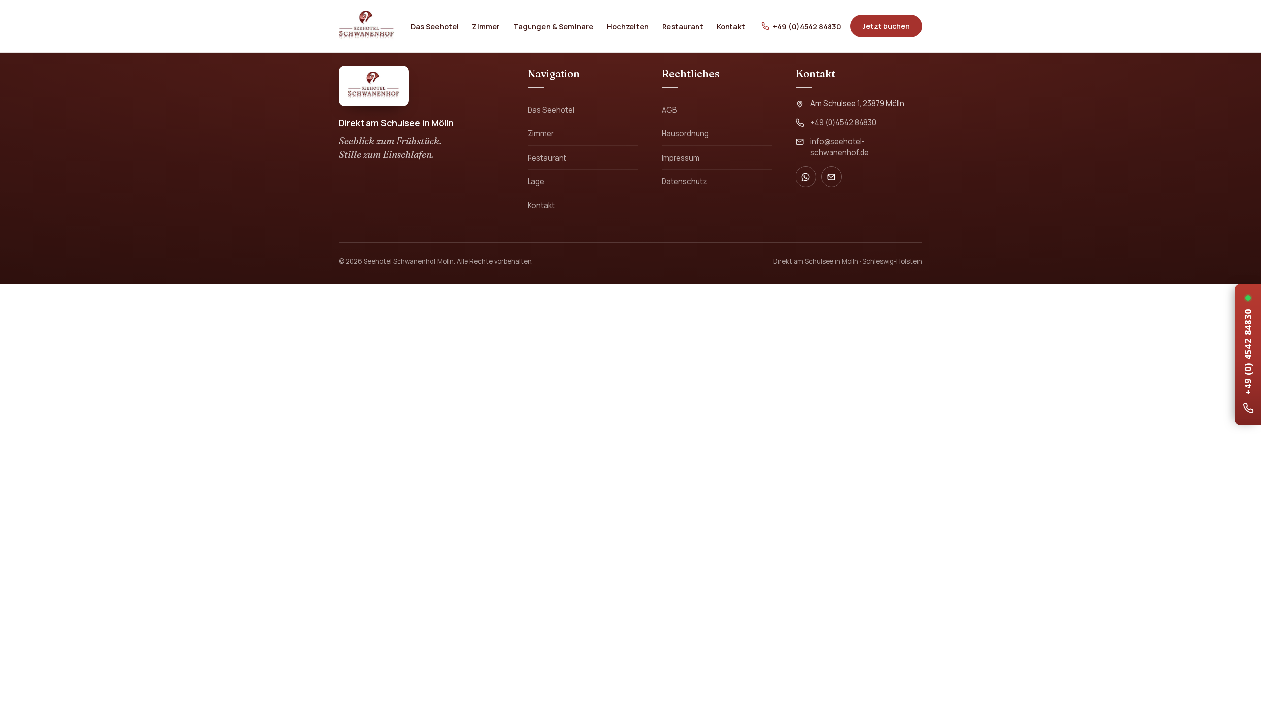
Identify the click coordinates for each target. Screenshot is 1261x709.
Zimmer (485, 26)
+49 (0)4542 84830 (807, 26)
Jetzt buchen (886, 26)
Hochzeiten (628, 26)
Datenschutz (684, 181)
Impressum (680, 158)
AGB (669, 110)
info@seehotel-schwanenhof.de (839, 147)
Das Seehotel (435, 26)
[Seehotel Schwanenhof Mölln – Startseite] (367, 26)
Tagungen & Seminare (553, 26)
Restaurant (682, 26)
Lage (536, 181)
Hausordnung (685, 134)
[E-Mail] (831, 176)
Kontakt (731, 26)
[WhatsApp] (806, 176)
